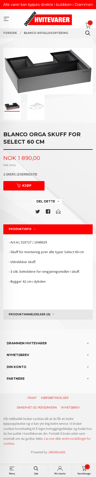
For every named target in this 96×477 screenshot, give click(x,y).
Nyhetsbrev (70, 407)
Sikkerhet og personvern (37, 407)
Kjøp (26, 185)
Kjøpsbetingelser (55, 398)
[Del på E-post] (58, 212)
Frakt (32, 398)
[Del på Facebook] (48, 212)
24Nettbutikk (56, 452)
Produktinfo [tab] (20, 229)
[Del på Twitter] (38, 212)
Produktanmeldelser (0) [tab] (29, 314)
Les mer (49, 439)
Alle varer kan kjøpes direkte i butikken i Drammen (48, 4)
